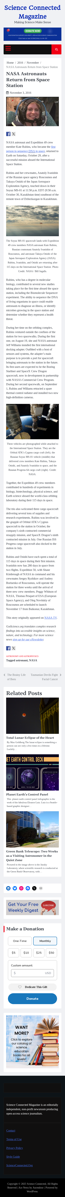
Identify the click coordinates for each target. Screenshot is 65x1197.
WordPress (32, 1191)
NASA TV (50, 617)
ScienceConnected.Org (19, 1165)
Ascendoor (38, 1187)
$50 (51, 953)
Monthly (45, 941)
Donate (32, 999)
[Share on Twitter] (13, 134)
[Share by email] (24, 134)
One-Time (20, 941)
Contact (10, 1130)
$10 (26, 953)
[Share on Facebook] (8, 134)
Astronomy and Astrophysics (22, 656)
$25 (39, 953)
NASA (33, 660)
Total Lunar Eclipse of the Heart (30, 738)
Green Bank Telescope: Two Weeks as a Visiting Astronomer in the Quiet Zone (32, 856)
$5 (13, 953)
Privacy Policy (14, 1148)
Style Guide (13, 1156)
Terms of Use (14, 1139)
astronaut (22, 660)
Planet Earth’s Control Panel (27, 794)
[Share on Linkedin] (19, 134)
